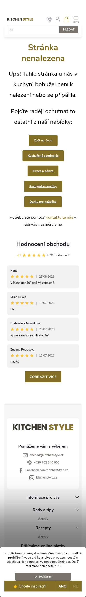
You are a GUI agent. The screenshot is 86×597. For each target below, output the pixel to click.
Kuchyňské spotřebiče (43, 156)
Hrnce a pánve (43, 171)
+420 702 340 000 (46, 462)
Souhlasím (45, 576)
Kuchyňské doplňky (43, 186)
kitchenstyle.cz (46, 477)
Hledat (69, 30)
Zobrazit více (43, 376)
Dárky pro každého (43, 202)
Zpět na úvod (43, 140)
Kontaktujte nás (59, 217)
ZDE (57, 566)
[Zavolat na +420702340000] (49, 19)
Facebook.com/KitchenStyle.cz (46, 470)
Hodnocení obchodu (43, 244)
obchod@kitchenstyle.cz (47, 455)
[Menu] (76, 19)
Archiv (43, 519)
